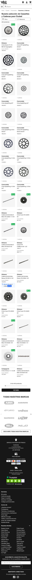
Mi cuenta (4, 494)
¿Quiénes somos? (6, 507)
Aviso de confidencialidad (8, 520)
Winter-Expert (20, 551)
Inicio (3, 10)
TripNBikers (20, 549)
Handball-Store (5, 543)
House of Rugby (5, 545)
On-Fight (3, 553)
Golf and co (4, 541)
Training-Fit (20, 543)
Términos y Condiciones (8, 511)
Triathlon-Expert (21, 547)
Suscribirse (16, 566)
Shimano (4, 43)
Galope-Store (5, 539)
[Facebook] (14, 577)
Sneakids (19, 539)
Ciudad (7, 10)
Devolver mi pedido (6, 500)
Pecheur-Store (21, 530)
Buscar (9, 6)
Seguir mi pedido (6, 498)
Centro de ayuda (5, 496)
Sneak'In (19, 538)
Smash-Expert (20, 536)
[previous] (1, 414)
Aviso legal (4, 515)
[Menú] (2, 7)
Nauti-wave (4, 551)
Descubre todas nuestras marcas (16, 431)
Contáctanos (16, 445)
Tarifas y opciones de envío (8, 518)
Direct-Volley (4, 534)
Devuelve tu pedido (16, 474)
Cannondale (20, 43)
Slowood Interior (21, 534)
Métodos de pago (6, 517)
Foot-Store (4, 538)
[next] (31, 414)
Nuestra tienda (5, 522)
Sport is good (20, 541)
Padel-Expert (20, 528)
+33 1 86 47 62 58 (16, 450)
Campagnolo (5, 369)
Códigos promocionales (7, 502)
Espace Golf (4, 536)
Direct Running (5, 532)
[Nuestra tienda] (23, 2)
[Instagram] (18, 577)
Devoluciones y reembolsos (9, 513)
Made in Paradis (5, 549)
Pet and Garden (21, 532)
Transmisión (14, 10)
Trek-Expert (20, 545)
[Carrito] (30, 2)
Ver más (16, 390)
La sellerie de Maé (6, 547)
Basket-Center (5, 528)
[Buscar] (6, 6)
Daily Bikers (4, 530)
